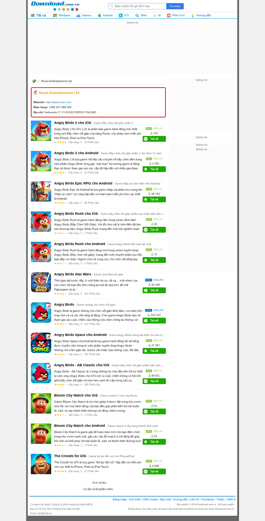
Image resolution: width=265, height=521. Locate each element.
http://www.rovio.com (58, 102)
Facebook (207, 499)
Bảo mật (165, 499)
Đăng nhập (119, 499)
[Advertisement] (132, 52)
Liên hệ (194, 499)
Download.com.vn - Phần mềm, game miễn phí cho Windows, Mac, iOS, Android (55, 6)
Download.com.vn (207, 504)
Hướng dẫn (180, 499)
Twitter (220, 499)
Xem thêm (98, 482)
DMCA (231, 499)
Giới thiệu (135, 499)
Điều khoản (150, 499)
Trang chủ (34, 81)
